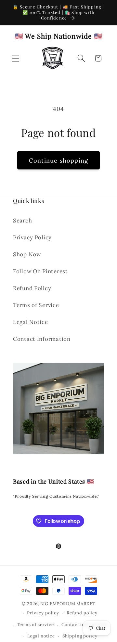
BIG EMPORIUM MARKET (67, 604)
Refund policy (82, 613)
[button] (15, 58)
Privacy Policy (32, 237)
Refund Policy (32, 288)
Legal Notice (30, 322)
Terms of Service (36, 305)
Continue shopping (58, 160)
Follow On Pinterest (40, 271)
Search (22, 220)
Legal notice (41, 636)
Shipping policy (80, 636)
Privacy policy (43, 613)
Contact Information (42, 338)
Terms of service (35, 624)
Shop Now (27, 254)
